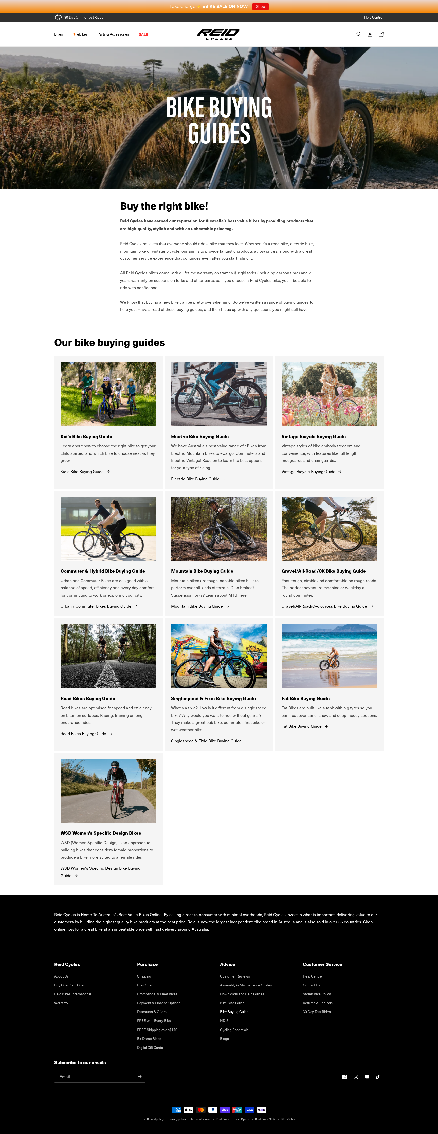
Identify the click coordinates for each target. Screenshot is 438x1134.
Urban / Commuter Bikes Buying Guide (96, 606)
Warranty (61, 1002)
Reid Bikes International (72, 994)
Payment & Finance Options (158, 1002)
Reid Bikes (222, 1119)
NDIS (224, 1020)
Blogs (224, 1038)
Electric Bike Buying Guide (195, 479)
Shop (260, 6)
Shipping (144, 976)
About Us (61, 976)
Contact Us (311, 985)
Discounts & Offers (152, 1011)
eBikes (82, 34)
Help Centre (373, 17)
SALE (143, 34)
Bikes (58, 34)
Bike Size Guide (232, 1002)
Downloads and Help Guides (242, 994)
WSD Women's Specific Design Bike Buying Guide (100, 871)
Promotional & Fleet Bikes (157, 994)
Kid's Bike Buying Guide (82, 471)
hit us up (228, 309)
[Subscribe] (139, 1077)
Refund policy (155, 1119)
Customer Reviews (235, 976)
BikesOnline (288, 1119)
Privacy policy (177, 1119)
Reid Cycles (242, 1119)
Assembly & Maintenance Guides (246, 985)
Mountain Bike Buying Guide (197, 606)
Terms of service (201, 1119)
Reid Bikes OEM (265, 1119)
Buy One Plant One (69, 985)
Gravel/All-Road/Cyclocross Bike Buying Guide (324, 606)
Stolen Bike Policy (317, 994)
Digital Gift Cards (150, 1047)
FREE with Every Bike (154, 1020)
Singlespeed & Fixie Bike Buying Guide (206, 741)
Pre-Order (145, 985)
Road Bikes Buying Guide (83, 733)
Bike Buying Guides (235, 1011)
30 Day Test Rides (317, 1011)
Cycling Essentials (234, 1029)
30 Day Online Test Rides (83, 17)
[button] (60, 34)
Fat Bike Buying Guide (302, 726)
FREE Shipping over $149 (157, 1029)
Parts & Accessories (113, 34)
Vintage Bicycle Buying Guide (308, 471)
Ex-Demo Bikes (149, 1038)
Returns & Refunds (318, 1002)
